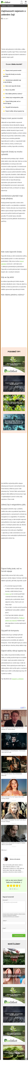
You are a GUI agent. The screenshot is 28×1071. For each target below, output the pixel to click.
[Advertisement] (14, 33)
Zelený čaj (8, 594)
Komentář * (5, 900)
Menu (26, 3)
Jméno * (5, 920)
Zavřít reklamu (24, 1059)
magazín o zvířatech (17, 679)
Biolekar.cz (4, 5)
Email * (4, 928)
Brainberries (14, 731)
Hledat (21, 3)
